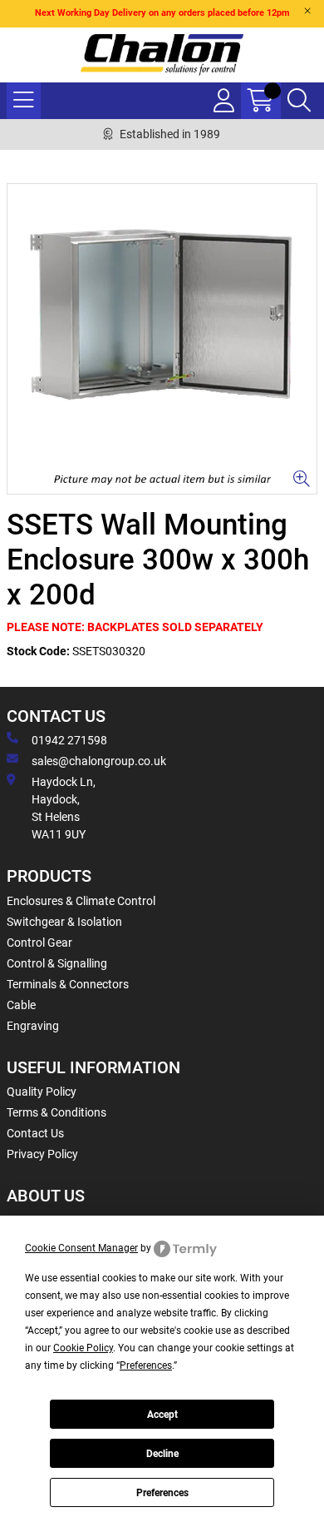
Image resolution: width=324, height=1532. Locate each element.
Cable (21, 1005)
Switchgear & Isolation (64, 921)
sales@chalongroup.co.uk (99, 761)
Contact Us (35, 1133)
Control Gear (39, 942)
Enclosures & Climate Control (81, 901)
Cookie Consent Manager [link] (81, 1248)
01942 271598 (69, 740)
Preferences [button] (146, 1365)
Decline (162, 1454)
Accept (162, 1414)
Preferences (162, 1493)
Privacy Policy (42, 1154)
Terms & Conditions (56, 1112)
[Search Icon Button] (299, 100)
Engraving (33, 1025)
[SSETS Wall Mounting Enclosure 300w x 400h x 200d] (162, 339)
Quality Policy (41, 1091)
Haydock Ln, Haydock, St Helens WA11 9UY (64, 808)
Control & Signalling (57, 963)
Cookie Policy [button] (83, 1348)
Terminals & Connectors (68, 984)
